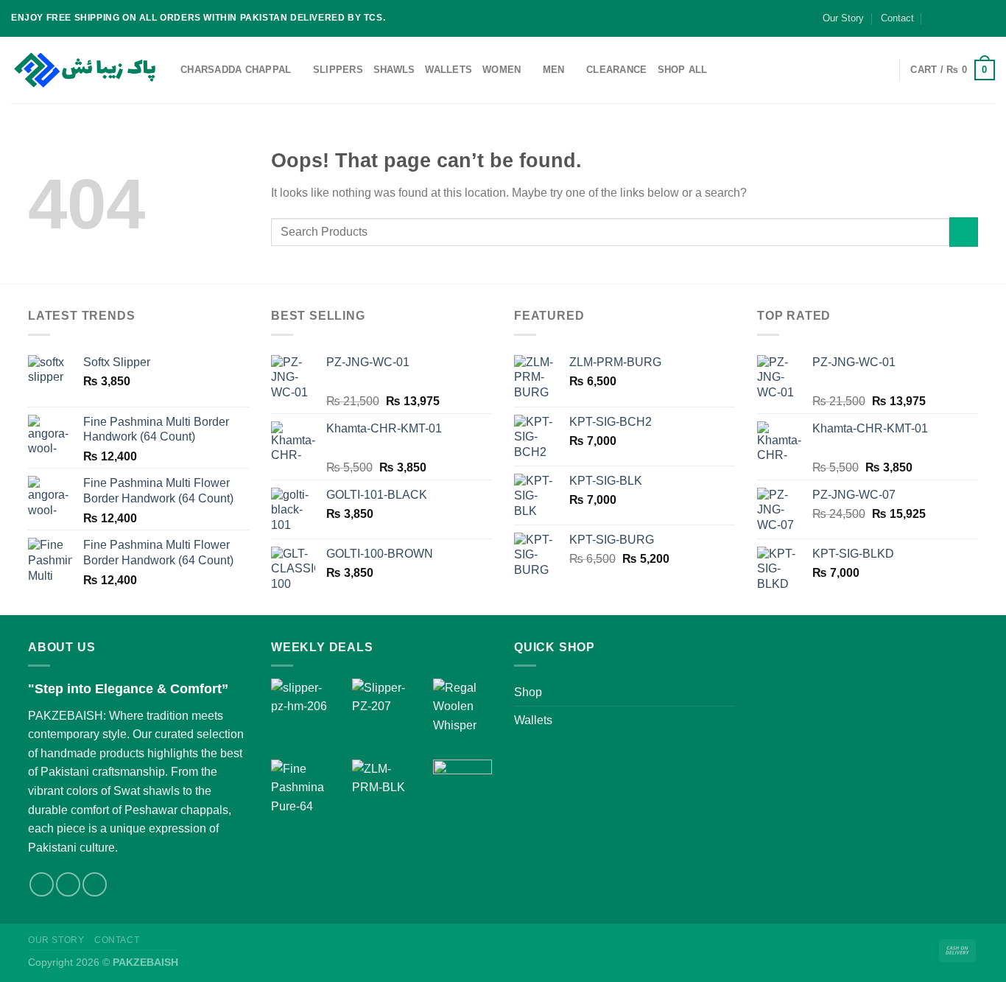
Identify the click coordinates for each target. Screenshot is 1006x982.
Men (554, 69)
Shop (528, 692)
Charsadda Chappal (235, 69)
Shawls (394, 69)
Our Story (843, 18)
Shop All (683, 69)
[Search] (882, 69)
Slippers (338, 69)
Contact (897, 18)
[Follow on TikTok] (973, 18)
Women (501, 69)
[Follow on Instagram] (959, 18)
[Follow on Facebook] (945, 18)
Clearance (616, 69)
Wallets (448, 69)
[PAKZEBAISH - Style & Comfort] (84, 70)
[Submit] (963, 231)
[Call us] (987, 18)
